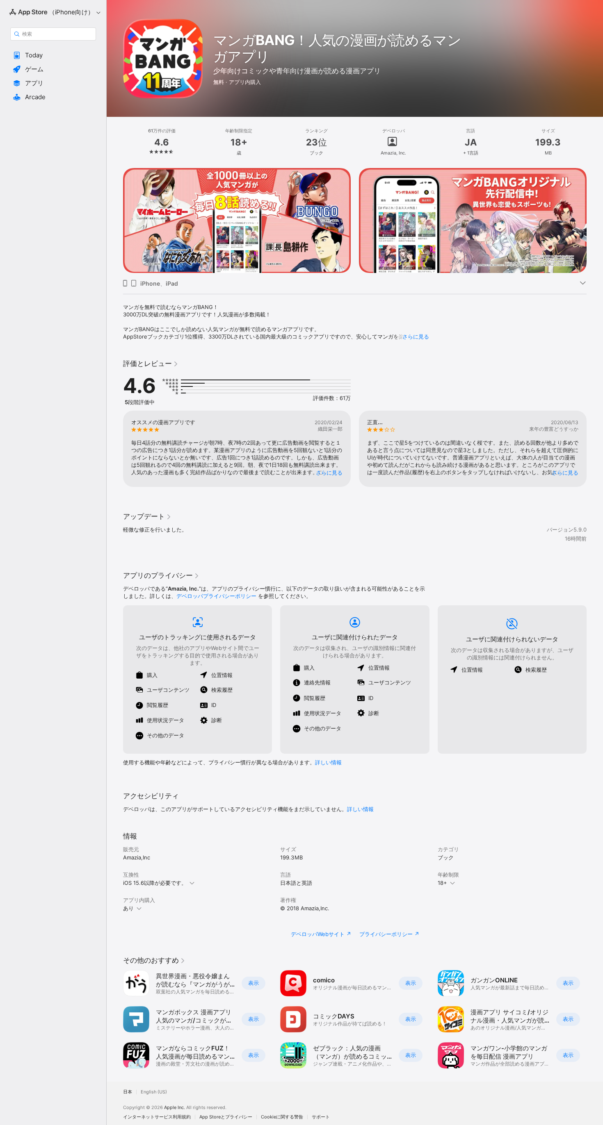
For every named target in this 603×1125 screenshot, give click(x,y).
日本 (127, 1092)
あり (128, 908)
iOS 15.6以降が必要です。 (155, 883)
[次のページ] (595, 220)
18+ (442, 883)
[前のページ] (115, 220)
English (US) (154, 1092)
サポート (321, 1117)
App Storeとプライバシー (225, 1117)
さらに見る (415, 336)
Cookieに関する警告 (282, 1117)
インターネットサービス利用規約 (157, 1117)
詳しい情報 (328, 762)
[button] (53, 55)
